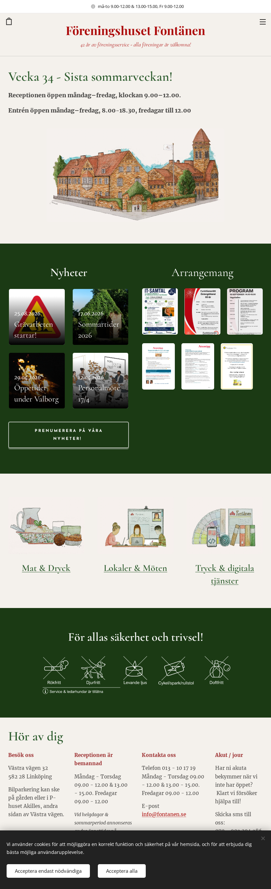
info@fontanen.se (164, 814)
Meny (262, 21)
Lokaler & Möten (135, 568)
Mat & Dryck (46, 568)
